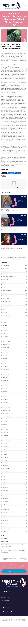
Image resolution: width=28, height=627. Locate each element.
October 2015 (6, 523)
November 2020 (6, 498)
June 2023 (5, 424)
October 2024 (6, 380)
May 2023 (5, 427)
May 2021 (5, 482)
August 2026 (5, 322)
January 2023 (5, 435)
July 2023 (5, 421)
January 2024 (5, 405)
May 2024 (5, 394)
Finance (4, 284)
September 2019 (6, 512)
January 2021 (5, 493)
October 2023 (6, 413)
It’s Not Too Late (5, 209)
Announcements (6, 271)
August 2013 (5, 531)
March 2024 (5, 399)
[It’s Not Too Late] (14, 201)
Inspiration (5, 295)
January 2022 (5, 462)
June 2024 (5, 391)
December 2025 (6, 341)
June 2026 (5, 327)
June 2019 (5, 515)
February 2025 (6, 369)
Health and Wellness (7, 290)
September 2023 (6, 416)
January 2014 (5, 526)
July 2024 (5, 388)
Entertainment (6, 279)
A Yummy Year (6, 268)
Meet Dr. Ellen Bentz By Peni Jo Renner (8, 559)
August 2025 (5, 352)
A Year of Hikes (6, 265)
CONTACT (3, 603)
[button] (26, 5)
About (2, 594)
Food (4, 287)
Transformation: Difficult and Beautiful (10, 228)
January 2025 (5, 371)
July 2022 (5, 451)
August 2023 (5, 418)
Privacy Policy (17, 625)
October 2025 (6, 347)
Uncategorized (6, 315)
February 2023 (6, 432)
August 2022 (5, 449)
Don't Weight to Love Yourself (9, 276)
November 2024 (6, 377)
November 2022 (6, 440)
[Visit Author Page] (14, 182)
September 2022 (6, 446)
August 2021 (5, 473)
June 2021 (5, 479)
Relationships (6, 306)
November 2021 (6, 465)
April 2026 (5, 333)
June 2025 (5, 358)
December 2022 (6, 438)
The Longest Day (22, 559)
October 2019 (6, 509)
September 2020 (6, 501)
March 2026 (5, 336)
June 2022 (5, 454)
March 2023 (5, 429)
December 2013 (6, 528)
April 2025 (5, 363)
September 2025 (6, 350)
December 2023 (6, 407)
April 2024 (5, 396)
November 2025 (6, 344)
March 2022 (5, 457)
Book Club (5, 273)
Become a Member (5, 597)
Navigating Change (7, 301)
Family (4, 282)
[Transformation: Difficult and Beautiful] (14, 220)
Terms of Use (10, 625)
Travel (4, 309)
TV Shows (5, 312)
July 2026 (5, 325)
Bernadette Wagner (14, 187)
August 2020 (5, 504)
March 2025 (5, 366)
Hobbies (5, 293)
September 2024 (6, 383)
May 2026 (5, 330)
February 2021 (6, 490)
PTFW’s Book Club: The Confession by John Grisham (14, 550)
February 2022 (6, 460)
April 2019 (5, 517)
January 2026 (5, 338)
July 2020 (5, 506)
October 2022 (6, 443)
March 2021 (5, 487)
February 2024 (6, 402)
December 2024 (6, 374)
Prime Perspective (7, 304)
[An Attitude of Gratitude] (14, 239)
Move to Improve (6, 298)
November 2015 (6, 520)
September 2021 (6, 471)
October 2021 (6, 468)
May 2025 (5, 360)
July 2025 (5, 355)
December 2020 (6, 495)
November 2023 (6, 410)
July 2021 (4, 476)
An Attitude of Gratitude (7, 247)
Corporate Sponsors (5, 600)
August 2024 (5, 385)
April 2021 (5, 484)
